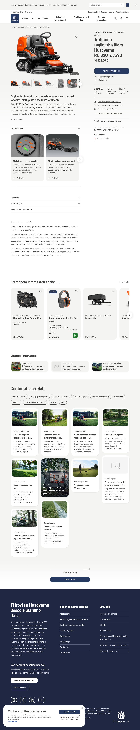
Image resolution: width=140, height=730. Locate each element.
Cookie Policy (12, 721)
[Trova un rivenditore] (121, 18)
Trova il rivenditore (122, 12)
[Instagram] (13, 700)
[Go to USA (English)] (128, 5)
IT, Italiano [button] (28, 12)
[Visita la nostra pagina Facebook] (23, 700)
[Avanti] (80, 84)
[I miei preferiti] (127, 18)
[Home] (14, 18)
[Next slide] (129, 315)
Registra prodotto (107, 12)
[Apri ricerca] (115, 18)
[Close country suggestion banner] (136, 4)
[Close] (82, 708)
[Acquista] (75, 335)
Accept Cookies (70, 712)
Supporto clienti (93, 12)
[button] (25, 18)
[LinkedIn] (32, 700)
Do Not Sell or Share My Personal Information (69, 718)
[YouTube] (41, 700)
